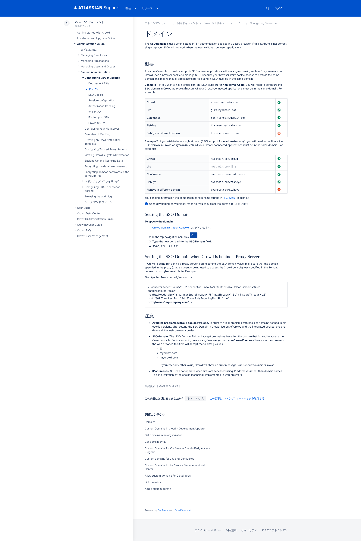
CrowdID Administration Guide (95, 219)
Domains (150, 421)
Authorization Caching (101, 106)
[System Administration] (243, 23)
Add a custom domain (158, 488)
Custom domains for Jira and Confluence (169, 458)
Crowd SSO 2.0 (97, 123)
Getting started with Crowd (93, 32)
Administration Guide (91, 43)
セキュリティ (249, 530)
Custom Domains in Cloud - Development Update (175, 428)
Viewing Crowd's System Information (107, 155)
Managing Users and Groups (98, 66)
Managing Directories (94, 55)
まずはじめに (89, 49)
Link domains (153, 482)
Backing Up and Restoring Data (104, 160)
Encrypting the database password (106, 166)
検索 (268, 8)
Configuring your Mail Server (102, 128)
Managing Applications (95, 60)
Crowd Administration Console (170, 227)
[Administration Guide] (236, 23)
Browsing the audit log (98, 196)
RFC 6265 (229, 197)
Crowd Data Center (89, 213)
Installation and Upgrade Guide (96, 38)
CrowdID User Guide (89, 224)
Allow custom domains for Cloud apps (168, 475)
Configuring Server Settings (102, 77)
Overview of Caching (97, 134)
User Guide (83, 207)
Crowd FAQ (84, 230)
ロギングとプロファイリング (102, 181)
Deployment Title (98, 83)
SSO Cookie (95, 94)
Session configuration (101, 100)
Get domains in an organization (163, 435)
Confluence (164, 510)
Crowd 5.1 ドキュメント (89, 22)
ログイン (279, 8)
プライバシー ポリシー (207, 530)
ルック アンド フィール (98, 202)
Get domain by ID (155, 441)
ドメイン (93, 89)
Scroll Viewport (183, 510)
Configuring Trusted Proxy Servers (106, 149)
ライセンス (95, 111)
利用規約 (231, 530)
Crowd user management (92, 236)
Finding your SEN (98, 117)
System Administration (95, 72)
